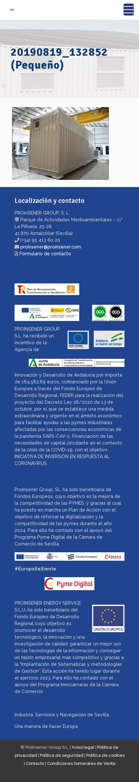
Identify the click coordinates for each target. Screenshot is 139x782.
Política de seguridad (61, 755)
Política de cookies (105, 755)
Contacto (35, 763)
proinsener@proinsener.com (50, 246)
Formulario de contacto (45, 253)
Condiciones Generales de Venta (81, 763)
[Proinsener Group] (7, 10)
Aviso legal (83, 747)
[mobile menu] (130, 9)
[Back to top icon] (126, 769)
